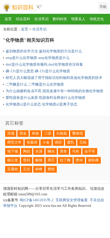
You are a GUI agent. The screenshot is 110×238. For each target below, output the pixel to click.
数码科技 (60, 19)
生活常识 (41, 19)
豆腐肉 (12, 169)
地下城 (12, 151)
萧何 (79, 160)
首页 (8, 19)
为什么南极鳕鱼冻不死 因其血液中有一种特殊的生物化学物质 (54, 91)
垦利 (26, 160)
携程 (51, 169)
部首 (23, 133)
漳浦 (10, 133)
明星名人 (78, 19)
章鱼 (63, 151)
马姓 (75, 151)
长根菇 (61, 133)
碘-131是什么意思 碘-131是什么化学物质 (38, 71)
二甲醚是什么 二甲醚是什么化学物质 (35, 84)
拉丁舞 (65, 160)
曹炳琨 (77, 133)
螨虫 (51, 151)
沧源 (38, 151)
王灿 (82, 142)
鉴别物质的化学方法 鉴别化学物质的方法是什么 (44, 51)
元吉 (26, 169)
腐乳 (70, 142)
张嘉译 (32, 142)
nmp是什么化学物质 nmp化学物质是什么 (38, 58)
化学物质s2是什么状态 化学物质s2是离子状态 (41, 104)
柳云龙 (12, 160)
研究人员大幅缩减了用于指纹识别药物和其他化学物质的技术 (54, 78)
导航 (103, 7)
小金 (46, 142)
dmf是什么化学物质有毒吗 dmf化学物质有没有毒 (44, 64)
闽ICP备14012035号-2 (36, 200)
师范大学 (14, 142)
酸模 (38, 160)
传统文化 (97, 19)
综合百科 (23, 19)
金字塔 (89, 151)
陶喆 (26, 151)
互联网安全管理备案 (72, 200)
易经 (58, 142)
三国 (47, 133)
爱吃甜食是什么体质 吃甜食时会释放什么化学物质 (45, 98)
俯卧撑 (93, 160)
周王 (51, 160)
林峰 (38, 169)
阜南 (35, 133)
